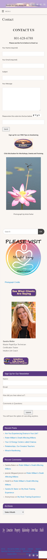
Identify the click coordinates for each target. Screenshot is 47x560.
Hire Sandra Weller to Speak (16, 549)
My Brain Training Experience (29, 497)
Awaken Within (12, 554)
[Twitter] (37, 5)
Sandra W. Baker (11, 489)
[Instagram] (33, 5)
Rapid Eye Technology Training (10, 551)
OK (40, 231)
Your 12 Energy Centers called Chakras (20, 442)
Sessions (38, 549)
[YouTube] (40, 5)
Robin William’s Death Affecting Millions (20, 438)
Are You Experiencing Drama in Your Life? (21, 433)
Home (3, 549)
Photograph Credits (12, 282)
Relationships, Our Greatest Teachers (20, 446)
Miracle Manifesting (12, 450)
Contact (36, 551)
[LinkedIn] (44, 5)
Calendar (30, 549)
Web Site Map (27, 551)
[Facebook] (30, 5)
